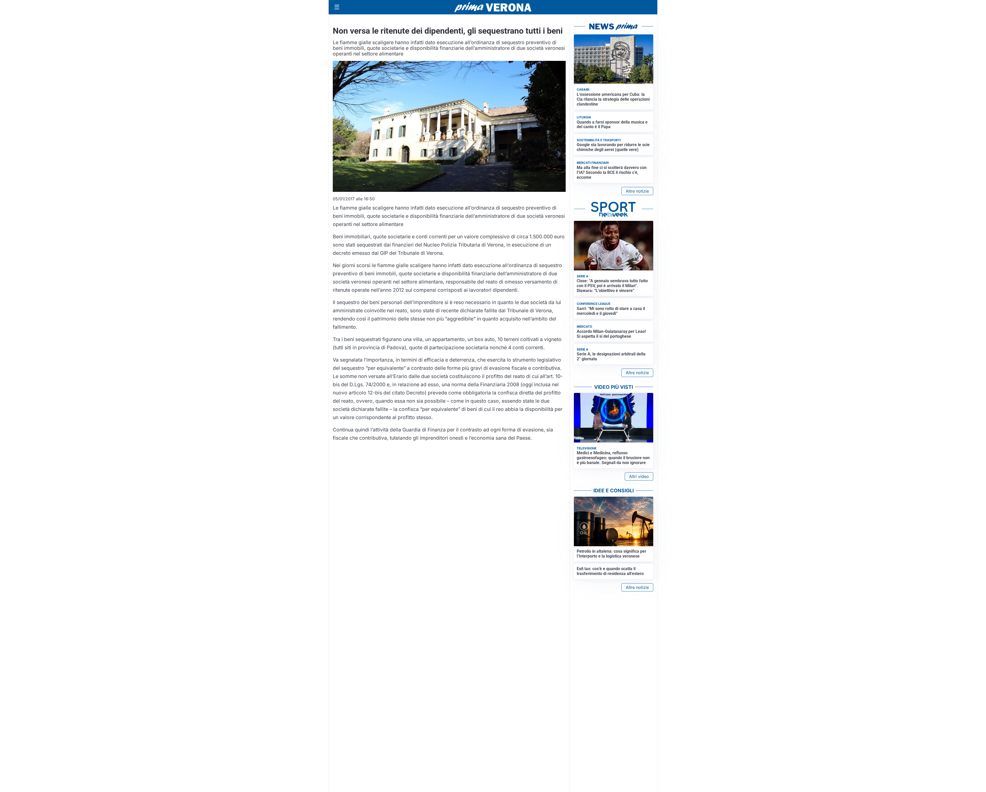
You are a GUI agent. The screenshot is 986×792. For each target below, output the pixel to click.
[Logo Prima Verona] (493, 7)
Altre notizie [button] (637, 191)
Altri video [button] (639, 476)
